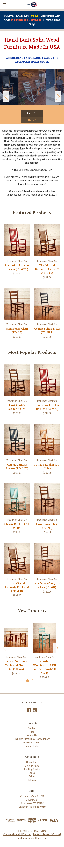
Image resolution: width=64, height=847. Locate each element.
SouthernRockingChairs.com (32, 838)
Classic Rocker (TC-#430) (17, 526)
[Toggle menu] (4, 4)
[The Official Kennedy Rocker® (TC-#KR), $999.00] (47, 240)
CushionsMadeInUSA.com (17, 834)
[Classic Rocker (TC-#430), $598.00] (17, 499)
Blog (32, 732)
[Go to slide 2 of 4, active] (29, 120)
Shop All (32, 113)
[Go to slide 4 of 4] (40, 120)
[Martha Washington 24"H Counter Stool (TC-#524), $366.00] (44, 637)
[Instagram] (35, 710)
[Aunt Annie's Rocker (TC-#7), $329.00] (17, 380)
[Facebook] (29, 710)
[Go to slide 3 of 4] (34, 120)
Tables (32, 776)
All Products (32, 762)
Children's (32, 780)
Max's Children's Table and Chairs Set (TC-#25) (16, 665)
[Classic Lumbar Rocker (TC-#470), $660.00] (17, 439)
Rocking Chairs (32, 769)
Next (58, 96)
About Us (32, 735)
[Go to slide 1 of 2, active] (27, 680)
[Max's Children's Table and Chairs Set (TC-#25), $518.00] (16, 637)
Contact (32, 728)
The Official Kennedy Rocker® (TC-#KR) (47, 269)
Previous (6, 96)
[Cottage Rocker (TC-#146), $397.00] (47, 439)
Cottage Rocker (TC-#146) (47, 466)
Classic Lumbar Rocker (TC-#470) (17, 466)
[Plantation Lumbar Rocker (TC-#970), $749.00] (17, 240)
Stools (32, 773)
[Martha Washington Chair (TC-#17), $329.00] (47, 558)
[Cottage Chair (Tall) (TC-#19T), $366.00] (47, 303)
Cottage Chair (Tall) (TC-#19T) (47, 330)
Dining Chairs (32, 765)
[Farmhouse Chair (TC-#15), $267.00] (17, 303)
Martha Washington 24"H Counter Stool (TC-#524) (44, 667)
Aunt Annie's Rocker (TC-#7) (17, 407)
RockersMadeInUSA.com (46, 834)
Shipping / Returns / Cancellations (32, 739)
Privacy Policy (32, 746)
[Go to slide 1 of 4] (24, 120)
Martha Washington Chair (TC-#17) (47, 585)
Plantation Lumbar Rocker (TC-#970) (17, 267)
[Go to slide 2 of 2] (33, 680)
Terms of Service (32, 742)
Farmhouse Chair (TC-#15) (17, 330)
